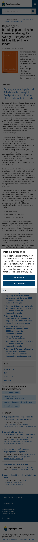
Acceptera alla (19, 277)
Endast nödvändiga (19, 283)
